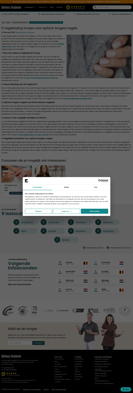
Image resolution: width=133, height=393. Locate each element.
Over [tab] (95, 187)
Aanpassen (65, 211)
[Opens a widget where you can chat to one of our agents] (125, 389)
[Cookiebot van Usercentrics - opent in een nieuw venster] (99, 180)
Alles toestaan (94, 211)
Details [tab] (66, 187)
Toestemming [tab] (37, 187)
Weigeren (38, 211)
